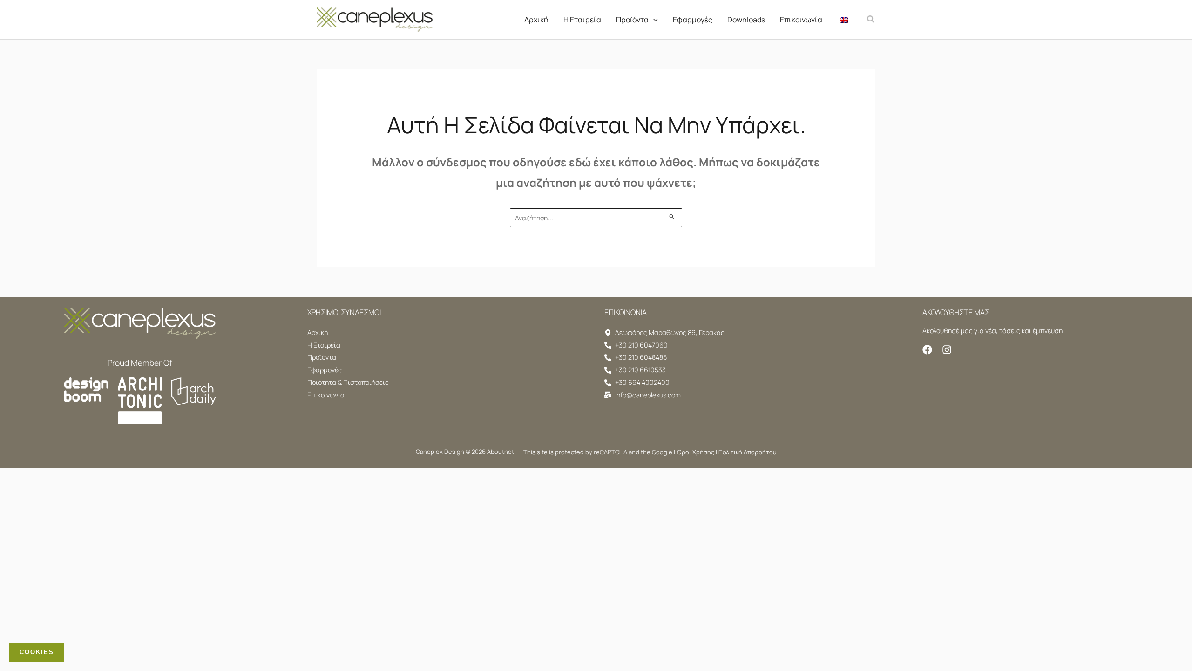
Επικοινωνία (801, 19)
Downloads (746, 19)
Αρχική (536, 19)
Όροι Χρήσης (695, 452)
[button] (653, 19)
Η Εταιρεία (582, 19)
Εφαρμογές (692, 19)
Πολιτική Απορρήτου (747, 452)
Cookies (37, 652)
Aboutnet (500, 451)
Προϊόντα (632, 19)
